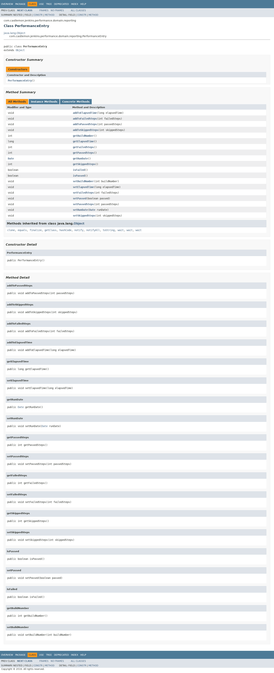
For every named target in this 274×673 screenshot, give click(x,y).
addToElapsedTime (85, 112)
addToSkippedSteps (85, 129)
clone (11, 230)
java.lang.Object (14, 33)
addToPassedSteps (85, 124)
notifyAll (93, 230)
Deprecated (61, 4)
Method (49, 15)
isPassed (79, 175)
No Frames (57, 10)
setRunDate (80, 209)
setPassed (79, 198)
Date (11, 158)
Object (20, 50)
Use (41, 4)
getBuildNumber (83, 135)
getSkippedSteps (84, 164)
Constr (37, 15)
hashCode (65, 230)
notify (78, 230)
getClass (50, 230)
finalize (36, 230)
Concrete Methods (75, 101)
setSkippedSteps (84, 215)
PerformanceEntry (20, 80)
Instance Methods (44, 101)
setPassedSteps (83, 204)
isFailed (79, 169)
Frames (43, 10)
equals (22, 230)
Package (20, 4)
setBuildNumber (83, 181)
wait (121, 230)
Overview (7, 4)
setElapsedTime (83, 187)
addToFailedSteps (85, 118)
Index (74, 4)
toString (109, 230)
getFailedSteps (83, 147)
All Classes (78, 10)
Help (83, 4)
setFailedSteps (83, 192)
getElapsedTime (83, 141)
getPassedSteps (83, 152)
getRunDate (80, 158)
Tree (49, 4)
